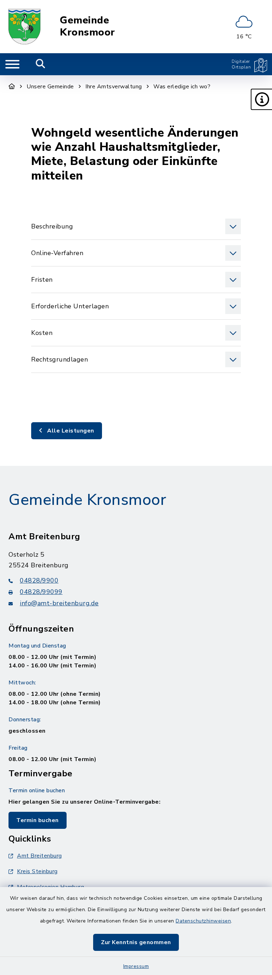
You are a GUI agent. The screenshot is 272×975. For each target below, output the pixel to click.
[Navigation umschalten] (12, 64)
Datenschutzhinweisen (203, 921)
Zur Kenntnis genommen (136, 942)
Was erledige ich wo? (181, 86)
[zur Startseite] (24, 27)
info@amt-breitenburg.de (59, 603)
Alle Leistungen (70, 431)
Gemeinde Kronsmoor (87, 26)
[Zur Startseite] (11, 86)
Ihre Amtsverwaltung (113, 86)
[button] (261, 99)
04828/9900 (39, 580)
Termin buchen (37, 820)
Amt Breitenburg (39, 856)
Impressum (136, 966)
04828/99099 (41, 592)
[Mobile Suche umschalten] (40, 64)
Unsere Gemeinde (50, 86)
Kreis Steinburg (37, 871)
